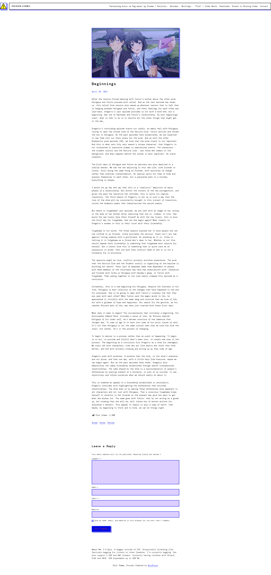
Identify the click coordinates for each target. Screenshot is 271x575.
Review (111, 422)
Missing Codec (21, 6)
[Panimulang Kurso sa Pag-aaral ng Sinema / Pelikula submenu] (167, 6)
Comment (96, 459)
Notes (102, 422)
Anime (94, 422)
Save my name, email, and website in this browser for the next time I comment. (132, 520)
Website (95, 509)
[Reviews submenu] (178, 6)
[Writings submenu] (191, 6)
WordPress (153, 565)
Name (95, 487)
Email (95, 498)
